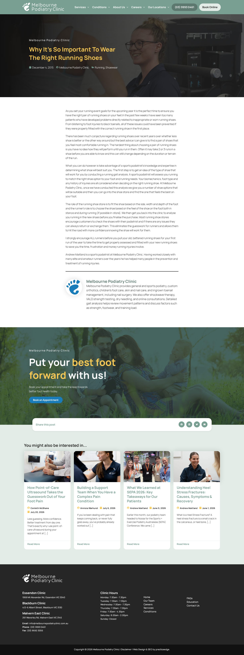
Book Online (210, 7)
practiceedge (162, 649)
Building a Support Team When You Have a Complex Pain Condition (96, 494)
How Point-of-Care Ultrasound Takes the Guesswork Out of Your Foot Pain (46, 494)
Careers (148, 604)
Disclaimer (126, 649)
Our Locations (157, 7)
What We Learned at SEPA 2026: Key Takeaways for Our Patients (144, 494)
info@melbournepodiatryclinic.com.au (48, 623)
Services (80, 7)
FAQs (190, 598)
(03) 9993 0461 (184, 7)
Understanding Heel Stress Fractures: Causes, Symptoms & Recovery (194, 494)
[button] (87, 7)
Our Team (149, 600)
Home (147, 597)
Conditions (99, 7)
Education (192, 601)
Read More (33, 544)
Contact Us (193, 605)
